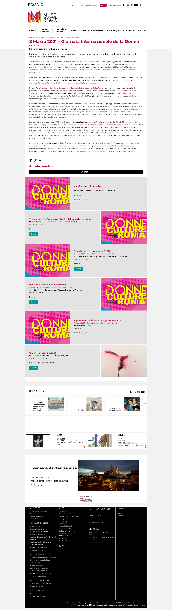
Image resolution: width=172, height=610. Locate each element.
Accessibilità (64, 536)
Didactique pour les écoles (98, 532)
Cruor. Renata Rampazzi (43, 353)
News (120, 511)
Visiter (142, 30)
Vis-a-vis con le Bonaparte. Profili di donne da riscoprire (60, 219)
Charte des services (37, 516)
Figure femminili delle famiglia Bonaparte (97, 320)
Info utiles (63, 511)
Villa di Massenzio (36, 550)
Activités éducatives (66, 526)
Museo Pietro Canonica (38, 571)
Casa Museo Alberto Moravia (40, 584)
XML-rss (142, 605)
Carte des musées (66, 514)
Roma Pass (63, 524)
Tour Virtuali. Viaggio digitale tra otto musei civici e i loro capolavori (39, 406)
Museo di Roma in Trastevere (40, 573)
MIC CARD (63, 521)
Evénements (95, 30)
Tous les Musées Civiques (86, 5)
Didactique (112, 30)
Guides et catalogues (67, 531)
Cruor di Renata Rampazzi (68, 77)
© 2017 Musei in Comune (79, 605)
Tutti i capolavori (99, 509)
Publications (34, 514)
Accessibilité (64, 533)
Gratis (33, 234)
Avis (119, 513)
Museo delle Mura (36, 545)
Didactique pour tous (96, 534)
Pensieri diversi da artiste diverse (48, 284)
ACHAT (103, 5)
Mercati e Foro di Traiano (39, 531)
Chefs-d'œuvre (44, 30)
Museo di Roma (35, 563)
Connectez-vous (114, 5)
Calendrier (129, 30)
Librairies (62, 538)
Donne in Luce (101, 62)
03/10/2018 (131, 444)
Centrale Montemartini (38, 529)
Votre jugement (65, 540)
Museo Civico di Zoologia (39, 596)
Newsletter (34, 519)
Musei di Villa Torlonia (38, 576)
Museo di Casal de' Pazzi (39, 547)
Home (31, 37)
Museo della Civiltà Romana (40, 542)
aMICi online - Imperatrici (88, 186)
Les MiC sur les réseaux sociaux (115, 409)
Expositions (78, 30)
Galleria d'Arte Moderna (39, 568)
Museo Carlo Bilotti (37, 586)
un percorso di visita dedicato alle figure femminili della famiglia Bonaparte (109, 125)
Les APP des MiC (77, 410)
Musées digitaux (61, 30)
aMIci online (108, 143)
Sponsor (121, 516)
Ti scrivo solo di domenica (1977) (92, 251)
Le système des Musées (38, 511)
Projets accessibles (95, 542)
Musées (30, 30)
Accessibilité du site (131, 605)
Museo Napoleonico (37, 565)
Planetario (34, 594)
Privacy (93, 605)
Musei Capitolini (36, 526)
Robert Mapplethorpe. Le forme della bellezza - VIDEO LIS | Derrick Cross (70, 442)
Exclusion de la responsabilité (107, 605)
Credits (121, 605)
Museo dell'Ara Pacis (37, 534)
